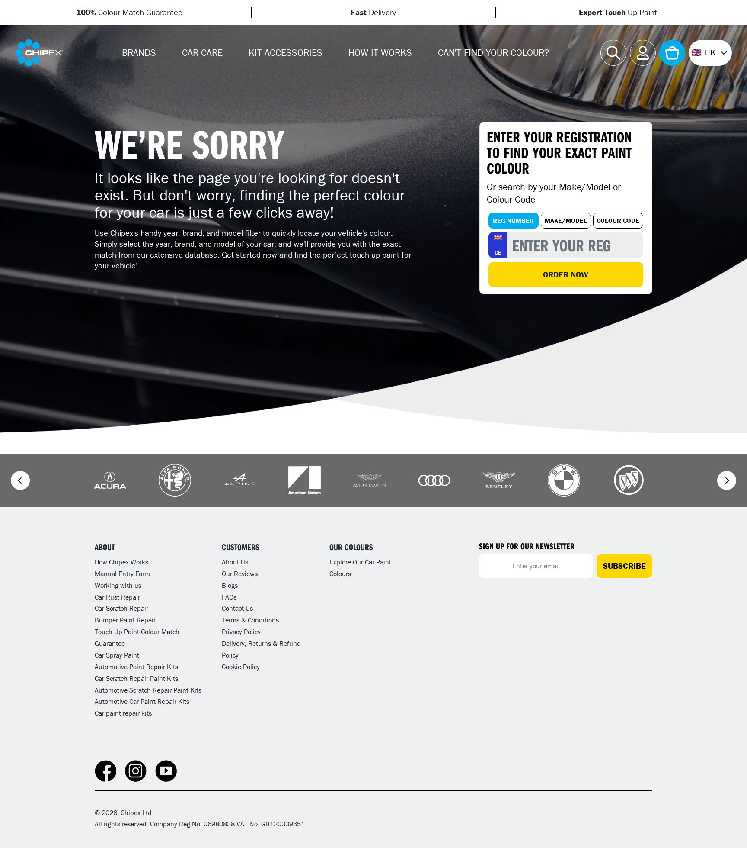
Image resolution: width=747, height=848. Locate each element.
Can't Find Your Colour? (493, 52)
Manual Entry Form (122, 573)
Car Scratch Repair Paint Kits (136, 678)
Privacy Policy (241, 631)
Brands (139, 52)
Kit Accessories (285, 52)
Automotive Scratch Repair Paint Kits (148, 690)
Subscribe (624, 566)
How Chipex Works (121, 562)
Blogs (230, 585)
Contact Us (237, 608)
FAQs (229, 597)
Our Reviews (240, 573)
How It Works (380, 52)
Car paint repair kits (123, 713)
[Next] (726, 480)
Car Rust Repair (117, 597)
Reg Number (513, 220)
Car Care (202, 52)
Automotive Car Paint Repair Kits (142, 701)
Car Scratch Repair (121, 608)
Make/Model (566, 220)
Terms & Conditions (250, 620)
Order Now (565, 274)
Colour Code (618, 220)
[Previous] (20, 480)
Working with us (118, 585)
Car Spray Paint (117, 655)
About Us (235, 562)
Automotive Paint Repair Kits (136, 666)
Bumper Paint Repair (125, 620)
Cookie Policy (241, 666)
